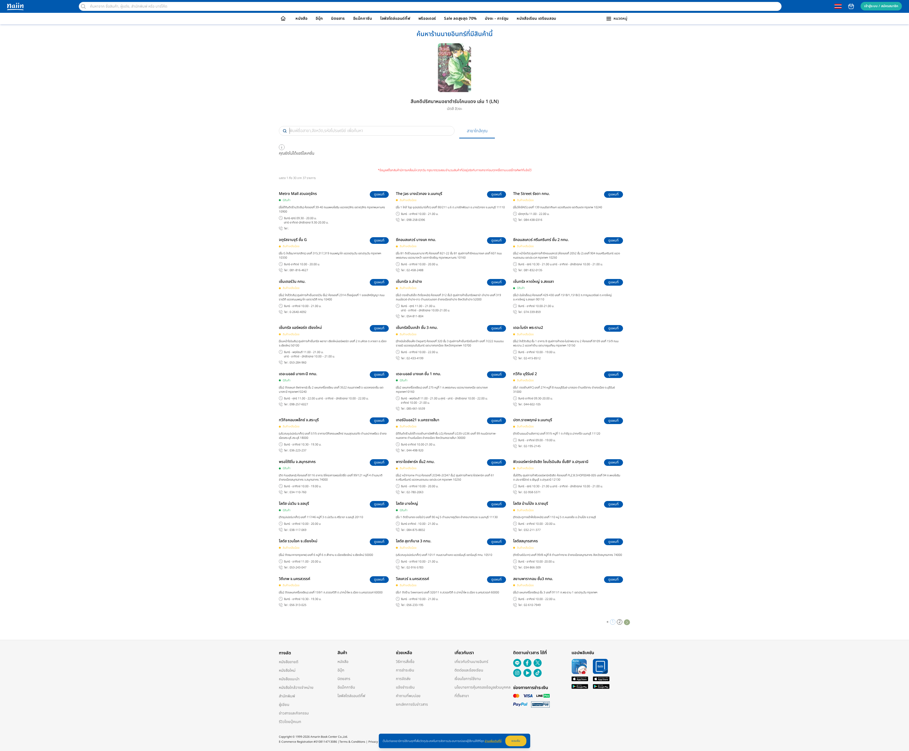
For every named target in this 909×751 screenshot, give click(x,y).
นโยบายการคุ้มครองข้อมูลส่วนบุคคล (482, 687)
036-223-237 (298, 451)
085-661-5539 (416, 409)
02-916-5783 (415, 568)
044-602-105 (532, 404)
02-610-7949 (532, 605)
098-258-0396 (416, 220)
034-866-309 (532, 568)
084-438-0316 (533, 220)
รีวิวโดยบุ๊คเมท (290, 722)
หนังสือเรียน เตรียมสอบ (536, 18)
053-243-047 (298, 568)
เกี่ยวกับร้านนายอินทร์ (471, 662)
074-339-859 (532, 312)
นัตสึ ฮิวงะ (454, 109)
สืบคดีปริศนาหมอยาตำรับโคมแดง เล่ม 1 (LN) (455, 101)
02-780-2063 (415, 492)
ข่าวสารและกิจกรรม (294, 713)
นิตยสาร (338, 18)
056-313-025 (298, 605)
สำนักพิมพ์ (287, 696)
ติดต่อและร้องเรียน (468, 670)
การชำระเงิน (405, 670)
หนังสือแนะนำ (289, 679)
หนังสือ (301, 18)
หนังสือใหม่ (287, 670)
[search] (83, 6)
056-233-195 (415, 605)
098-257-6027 (299, 404)
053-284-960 (298, 363)
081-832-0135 (533, 270)
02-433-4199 (415, 358)
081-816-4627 (299, 270)
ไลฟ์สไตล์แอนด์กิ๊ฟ (395, 18)
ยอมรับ (515, 741)
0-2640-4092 (298, 312)
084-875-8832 (416, 530)
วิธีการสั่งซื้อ (405, 662)
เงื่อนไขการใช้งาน (467, 679)
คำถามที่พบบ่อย (408, 696)
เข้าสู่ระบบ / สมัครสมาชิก (881, 6)
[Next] (627, 622)
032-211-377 (532, 530)
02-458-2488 (415, 270)
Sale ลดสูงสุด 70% (460, 18)
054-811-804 (415, 316)
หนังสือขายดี (288, 662)
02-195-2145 (532, 446)
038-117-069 (298, 530)
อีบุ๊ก (319, 18)
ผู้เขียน (284, 705)
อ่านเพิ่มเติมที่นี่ (493, 741)
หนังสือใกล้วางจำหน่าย (296, 687)
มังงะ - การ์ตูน (497, 18)
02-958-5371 (532, 492)
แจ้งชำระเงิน (405, 687)
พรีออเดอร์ (427, 18)
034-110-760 (298, 492)
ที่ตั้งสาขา (461, 696)
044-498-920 (415, 451)
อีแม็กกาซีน (362, 18)
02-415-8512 (532, 358)
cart (851, 6)
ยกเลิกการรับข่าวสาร (412, 704)
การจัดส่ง (403, 679)
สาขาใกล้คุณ (477, 131)
